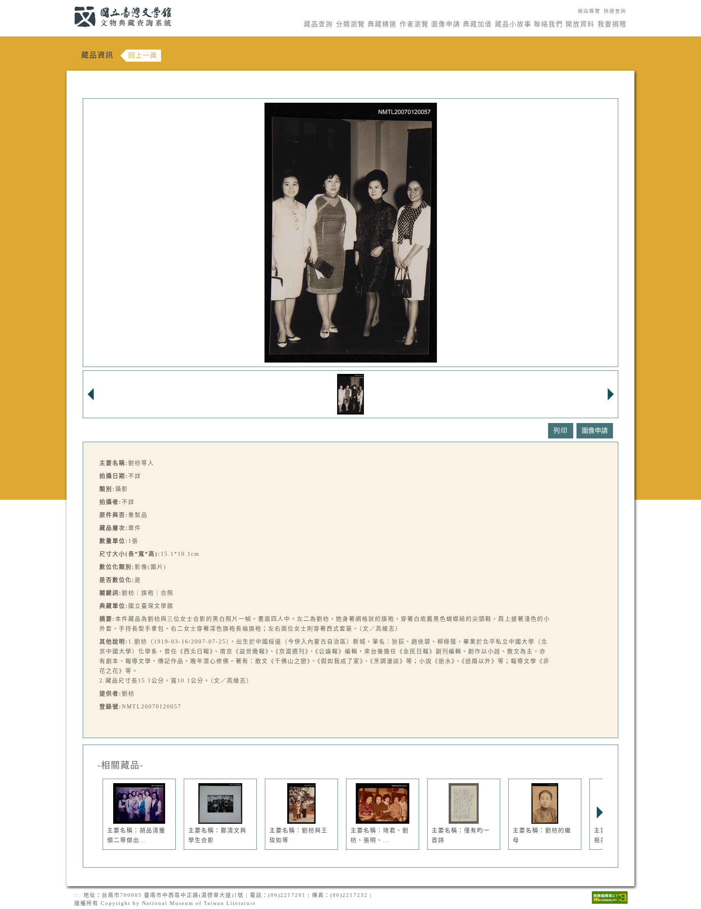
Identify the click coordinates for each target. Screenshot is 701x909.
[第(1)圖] (350, 393)
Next (599, 812)
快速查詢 (615, 11)
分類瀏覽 (350, 24)
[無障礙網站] (610, 897)
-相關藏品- (120, 765)
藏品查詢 (318, 24)
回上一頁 (142, 55)
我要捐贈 (612, 24)
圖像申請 (445, 24)
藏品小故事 (513, 24)
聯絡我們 (548, 24)
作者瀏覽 (414, 24)
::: (70, 4)
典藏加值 (477, 24)
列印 (560, 430)
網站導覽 (589, 11)
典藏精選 (382, 24)
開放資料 (580, 24)
